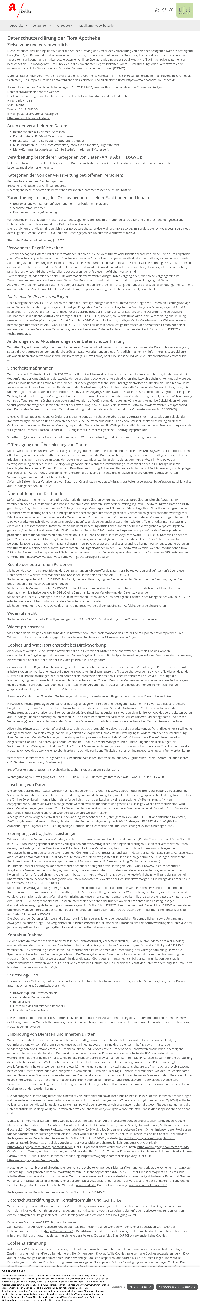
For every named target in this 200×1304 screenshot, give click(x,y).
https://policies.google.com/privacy (62, 1143)
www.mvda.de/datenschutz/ (148, 1185)
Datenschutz (55, 1300)
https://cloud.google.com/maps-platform (146, 1138)
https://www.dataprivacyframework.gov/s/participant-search (68, 557)
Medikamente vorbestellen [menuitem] (97, 26)
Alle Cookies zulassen (140, 1287)
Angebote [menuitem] (63, 26)
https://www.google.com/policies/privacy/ (109, 1156)
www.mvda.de (86, 1185)
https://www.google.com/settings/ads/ (163, 1147)
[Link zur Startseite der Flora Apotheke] (20, 10)
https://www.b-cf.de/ (59, 1231)
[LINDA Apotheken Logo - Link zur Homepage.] (184, 10)
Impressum (67, 1300)
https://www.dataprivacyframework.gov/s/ (122, 552)
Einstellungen (118, 1287)
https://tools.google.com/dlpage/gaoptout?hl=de (40, 1147)
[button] (171, 10)
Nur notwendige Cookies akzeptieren (177, 1287)
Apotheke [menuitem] (16, 26)
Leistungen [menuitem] (40, 26)
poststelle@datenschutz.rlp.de (37, 114)
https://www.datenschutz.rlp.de (28, 118)
